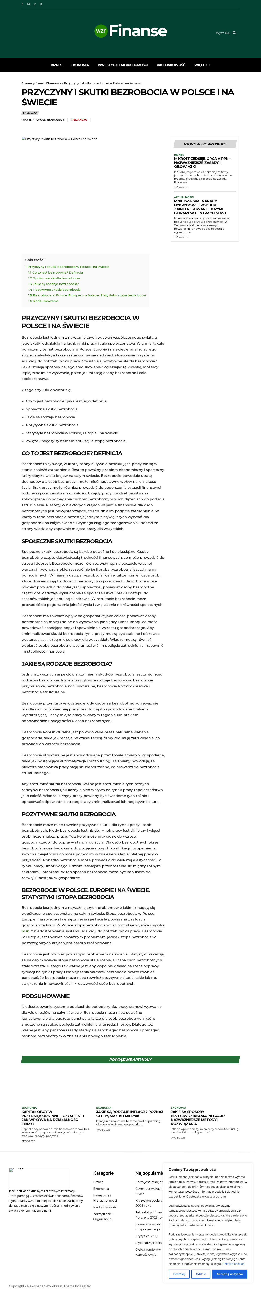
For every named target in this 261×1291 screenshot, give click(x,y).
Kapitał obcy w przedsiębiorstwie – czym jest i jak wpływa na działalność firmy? (53, 1118)
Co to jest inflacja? (149, 1182)
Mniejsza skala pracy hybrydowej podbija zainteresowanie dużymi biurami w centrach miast (200, 207)
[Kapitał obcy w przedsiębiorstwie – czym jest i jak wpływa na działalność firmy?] (56, 1087)
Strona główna (33, 83)
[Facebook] (22, 4)
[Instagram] (28, 4)
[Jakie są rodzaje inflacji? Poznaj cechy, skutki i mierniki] (130, 1087)
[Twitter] (41, 4)
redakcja (79, 119)
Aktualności (184, 197)
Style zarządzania (148, 1243)
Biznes (179, 154)
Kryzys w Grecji (146, 1236)
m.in (25, 931)
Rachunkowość (105, 1207)
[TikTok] (35, 4)
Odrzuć (201, 1274)
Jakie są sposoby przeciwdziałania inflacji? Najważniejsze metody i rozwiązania (198, 1118)
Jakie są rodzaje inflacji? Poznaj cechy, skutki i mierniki (129, 1114)
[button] (227, 33)
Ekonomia (53, 83)
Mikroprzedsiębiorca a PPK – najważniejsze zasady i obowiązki (202, 163)
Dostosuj (179, 1274)
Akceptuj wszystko (230, 1274)
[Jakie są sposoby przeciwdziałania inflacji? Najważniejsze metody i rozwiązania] (205, 1087)
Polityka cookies (233, 1263)
